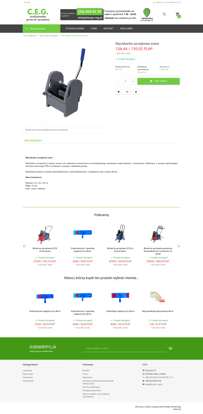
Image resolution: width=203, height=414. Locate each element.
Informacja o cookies (143, 407)
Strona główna (75, 28)
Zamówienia (28, 381)
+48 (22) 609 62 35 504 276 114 (158, 377)
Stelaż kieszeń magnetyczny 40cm (44, 311)
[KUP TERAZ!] (57, 238)
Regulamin (126, 28)
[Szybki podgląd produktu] (57, 224)
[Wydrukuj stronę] (136, 91)
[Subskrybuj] (170, 348)
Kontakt (109, 28)
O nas (85, 374)
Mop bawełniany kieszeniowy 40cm (157, 311)
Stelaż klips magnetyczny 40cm (120, 311)
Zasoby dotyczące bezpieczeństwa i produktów (46, 130)
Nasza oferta (37, 28)
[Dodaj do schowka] (119, 91)
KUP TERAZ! (161, 81)
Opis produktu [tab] (33, 140)
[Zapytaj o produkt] (127, 91)
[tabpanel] (101, 175)
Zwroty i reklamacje (91, 387)
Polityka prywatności (92, 390)
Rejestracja (28, 374)
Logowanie (27, 370)
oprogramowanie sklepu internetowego (166, 407)
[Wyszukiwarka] (161, 14)
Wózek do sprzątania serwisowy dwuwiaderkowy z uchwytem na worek (158, 251)
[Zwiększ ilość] (133, 81)
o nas (94, 28)
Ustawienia (28, 377)
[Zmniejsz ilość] (118, 81)
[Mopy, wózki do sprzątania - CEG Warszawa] (88, 14)
